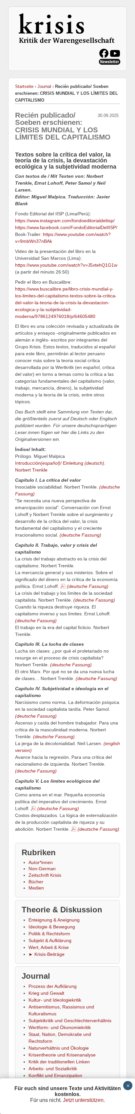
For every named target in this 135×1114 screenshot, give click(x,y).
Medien (36, 887)
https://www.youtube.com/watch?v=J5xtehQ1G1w (66, 265)
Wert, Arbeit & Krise (49, 947)
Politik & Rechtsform (49, 933)
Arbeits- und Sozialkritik (53, 1068)
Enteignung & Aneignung (54, 920)
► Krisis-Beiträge (47, 954)
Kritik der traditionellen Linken (59, 1061)
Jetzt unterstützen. (84, 1100)
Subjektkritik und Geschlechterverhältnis (70, 1020)
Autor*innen (41, 862)
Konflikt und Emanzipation (55, 1075)
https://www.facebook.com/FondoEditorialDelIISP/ (66, 227)
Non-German (42, 868)
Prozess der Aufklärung (53, 986)
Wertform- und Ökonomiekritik (60, 1027)
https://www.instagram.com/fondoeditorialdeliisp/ (65, 220)
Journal (44, 86)
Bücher (36, 881)
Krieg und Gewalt (46, 993)
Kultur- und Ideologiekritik (55, 1000)
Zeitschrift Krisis (45, 875)
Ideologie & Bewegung (52, 926)
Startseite (24, 86)
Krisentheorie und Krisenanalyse (62, 1054)
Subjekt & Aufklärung (50, 940)
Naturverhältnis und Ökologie (59, 1048)
